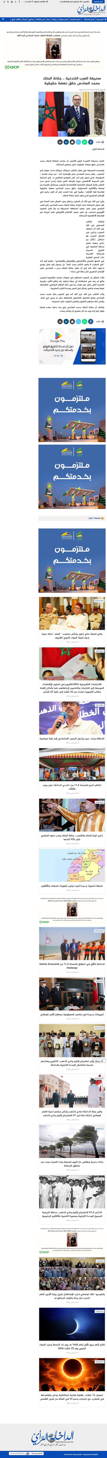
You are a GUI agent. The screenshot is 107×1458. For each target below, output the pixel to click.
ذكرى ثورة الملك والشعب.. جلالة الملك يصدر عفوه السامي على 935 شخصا (72, 838)
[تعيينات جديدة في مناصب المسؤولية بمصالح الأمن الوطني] (72, 994)
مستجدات (100, 1261)
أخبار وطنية (63, 19)
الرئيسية (100, 19)
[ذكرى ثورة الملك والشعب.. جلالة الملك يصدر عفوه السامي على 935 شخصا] (72, 815)
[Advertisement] (61, 237)
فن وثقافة (40, 19)
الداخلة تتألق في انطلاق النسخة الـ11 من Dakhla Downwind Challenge (72, 966)
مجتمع (31, 19)
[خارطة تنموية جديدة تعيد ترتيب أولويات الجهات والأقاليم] (72, 865)
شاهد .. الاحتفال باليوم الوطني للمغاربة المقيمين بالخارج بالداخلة (63, 1)
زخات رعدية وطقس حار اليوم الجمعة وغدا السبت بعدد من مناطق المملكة (72, 1164)
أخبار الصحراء (75, 19)
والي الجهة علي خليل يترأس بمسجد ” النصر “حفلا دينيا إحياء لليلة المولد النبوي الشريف (72, 636)
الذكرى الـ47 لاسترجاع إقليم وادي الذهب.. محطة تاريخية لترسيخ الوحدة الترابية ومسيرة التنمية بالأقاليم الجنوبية (72, 1214)
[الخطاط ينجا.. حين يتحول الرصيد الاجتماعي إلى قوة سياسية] (72, 718)
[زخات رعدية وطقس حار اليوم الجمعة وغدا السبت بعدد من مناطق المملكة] (72, 1141)
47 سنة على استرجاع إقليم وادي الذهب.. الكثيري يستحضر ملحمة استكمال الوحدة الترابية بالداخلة (72, 1063)
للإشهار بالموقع (39, 1)
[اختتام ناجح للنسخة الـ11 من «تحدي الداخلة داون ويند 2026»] (72, 764)
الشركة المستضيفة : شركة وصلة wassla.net (81, 1454)
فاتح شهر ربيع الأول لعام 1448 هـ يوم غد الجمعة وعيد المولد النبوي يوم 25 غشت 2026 (72, 1347)
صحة (48, 19)
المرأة (25, 19)
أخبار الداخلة (89, 19)
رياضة (54, 19)
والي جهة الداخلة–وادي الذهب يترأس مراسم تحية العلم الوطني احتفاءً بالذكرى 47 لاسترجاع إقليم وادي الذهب (72, 1114)
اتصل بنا (28, 1)
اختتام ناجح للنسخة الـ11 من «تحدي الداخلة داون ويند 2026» (71, 787)
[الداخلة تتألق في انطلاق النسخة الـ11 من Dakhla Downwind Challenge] (72, 943)
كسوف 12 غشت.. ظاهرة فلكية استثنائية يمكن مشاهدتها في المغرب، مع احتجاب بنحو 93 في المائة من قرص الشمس (72, 1397)
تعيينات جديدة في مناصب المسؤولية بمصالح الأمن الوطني (72, 1015)
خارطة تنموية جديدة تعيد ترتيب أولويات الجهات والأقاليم (72, 886)
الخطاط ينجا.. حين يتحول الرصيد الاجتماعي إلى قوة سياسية (72, 739)
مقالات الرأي (16, 19)
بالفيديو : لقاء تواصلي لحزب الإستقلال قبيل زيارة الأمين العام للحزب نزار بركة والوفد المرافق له (72, 1296)
